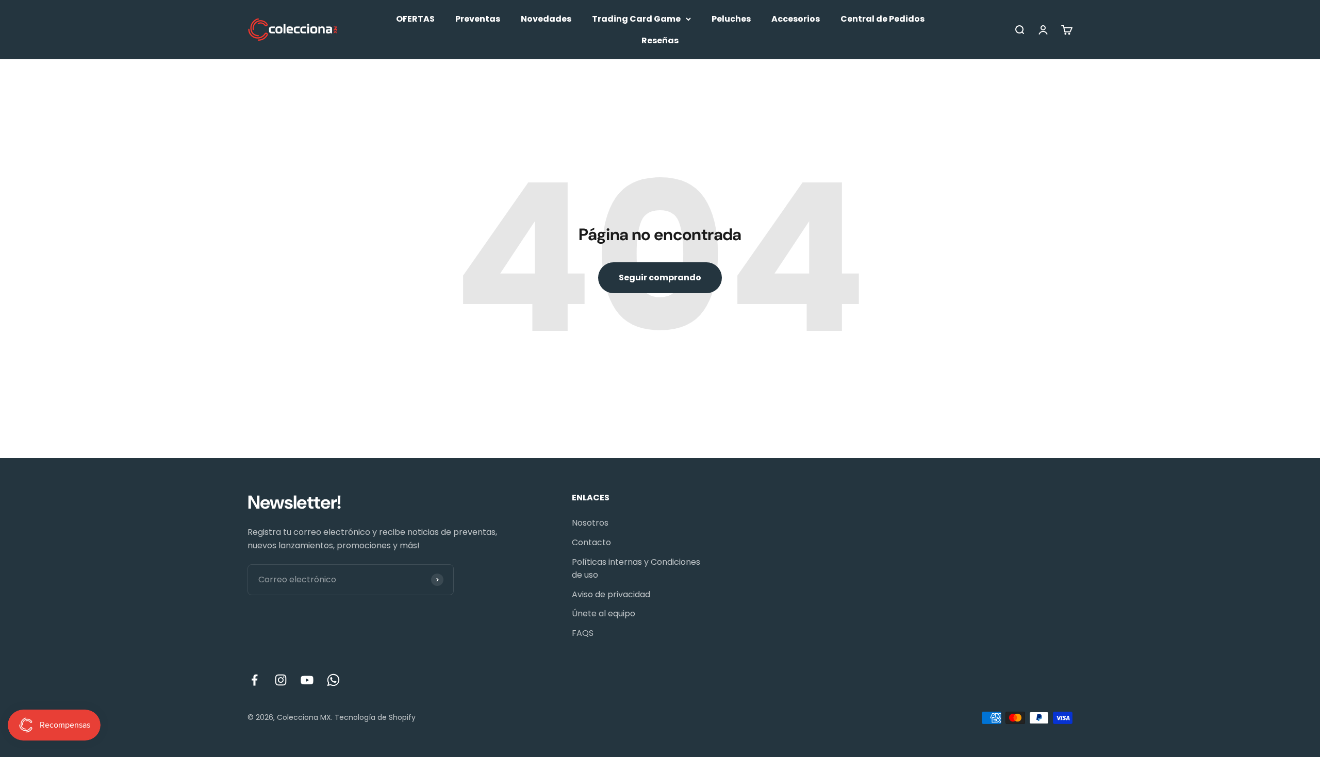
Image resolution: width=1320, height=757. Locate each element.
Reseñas (660, 40)
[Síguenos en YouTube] (307, 680)
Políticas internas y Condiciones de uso (636, 568)
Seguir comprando (660, 277)
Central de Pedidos (882, 19)
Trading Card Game (636, 19)
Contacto (591, 542)
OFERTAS (415, 19)
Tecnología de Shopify (375, 717)
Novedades (546, 19)
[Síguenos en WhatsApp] (333, 680)
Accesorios (795, 19)
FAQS (582, 633)
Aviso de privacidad (611, 594)
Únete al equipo (603, 613)
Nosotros (590, 523)
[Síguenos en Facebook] (254, 680)
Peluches (731, 19)
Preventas (477, 19)
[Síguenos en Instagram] (281, 680)
